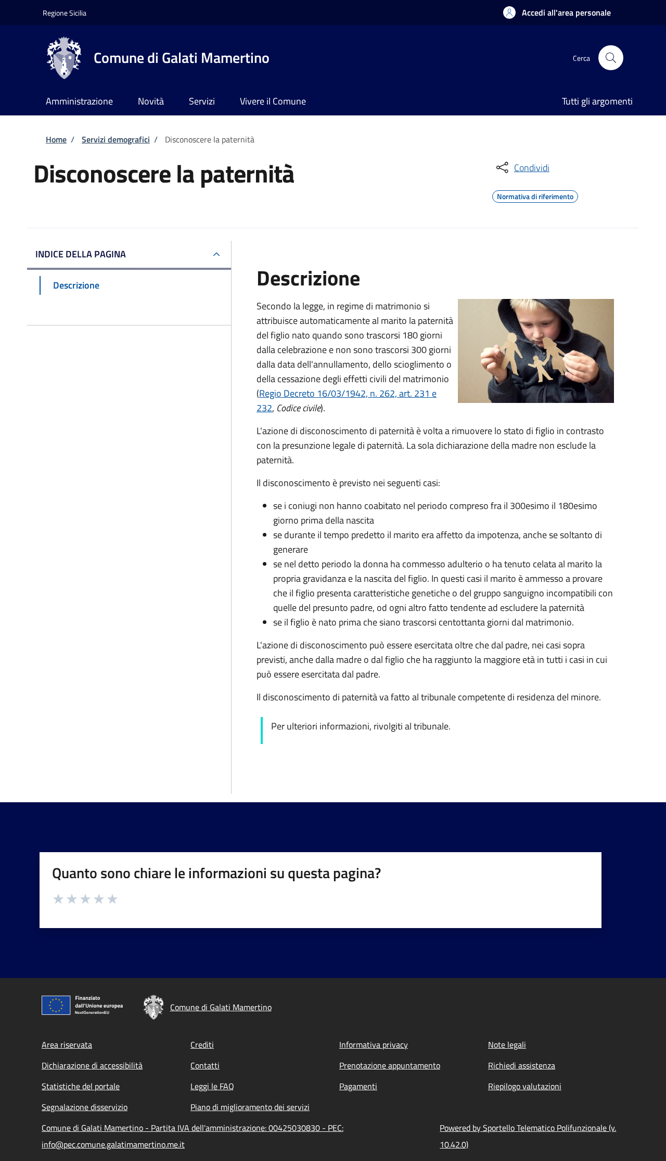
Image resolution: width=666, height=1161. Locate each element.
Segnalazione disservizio (84, 1107)
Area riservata (67, 1044)
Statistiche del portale (81, 1086)
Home (56, 139)
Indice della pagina (80, 254)
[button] (557, 12)
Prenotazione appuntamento (389, 1065)
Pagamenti (358, 1086)
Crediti (202, 1044)
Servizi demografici (116, 139)
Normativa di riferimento (535, 195)
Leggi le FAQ (212, 1086)
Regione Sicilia (64, 12)
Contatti (205, 1065)
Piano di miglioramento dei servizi (250, 1107)
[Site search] (610, 57)
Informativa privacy (373, 1044)
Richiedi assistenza (521, 1065)
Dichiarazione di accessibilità (92, 1065)
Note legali (507, 1044)
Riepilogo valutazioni (524, 1086)
